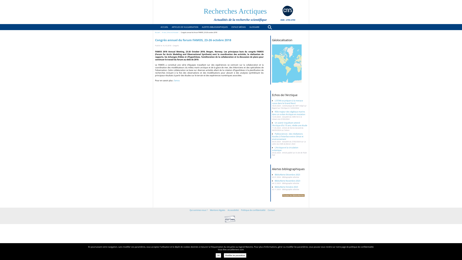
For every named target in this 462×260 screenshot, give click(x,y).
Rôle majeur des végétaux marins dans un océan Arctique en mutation (288, 113)
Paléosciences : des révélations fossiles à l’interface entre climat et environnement (287, 136)
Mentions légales (217, 210)
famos (177, 80)
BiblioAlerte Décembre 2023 (287, 174)
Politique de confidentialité (253, 210)
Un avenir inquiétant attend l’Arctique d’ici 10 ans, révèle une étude (289, 124)
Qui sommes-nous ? (199, 210)
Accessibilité (233, 210)
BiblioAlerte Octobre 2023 (286, 187)
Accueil (157, 32)
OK (218, 255)
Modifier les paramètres (235, 255)
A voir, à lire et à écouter (170, 32)
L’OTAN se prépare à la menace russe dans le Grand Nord (287, 102)
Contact (271, 210)
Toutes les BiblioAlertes (293, 195)
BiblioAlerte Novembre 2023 (287, 180)
